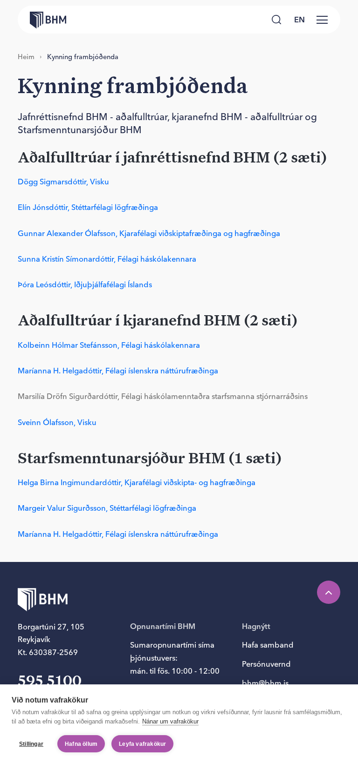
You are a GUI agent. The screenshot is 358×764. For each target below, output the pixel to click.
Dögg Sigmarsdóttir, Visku (63, 181)
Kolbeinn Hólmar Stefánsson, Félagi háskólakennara (109, 345)
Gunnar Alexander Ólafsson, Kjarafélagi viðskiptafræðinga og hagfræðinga (149, 233)
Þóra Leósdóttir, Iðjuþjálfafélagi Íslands (85, 284)
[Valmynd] (322, 19)
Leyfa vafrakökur (142, 744)
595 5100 (50, 681)
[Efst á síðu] (328, 592)
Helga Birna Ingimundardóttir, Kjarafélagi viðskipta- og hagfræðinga (136, 482)
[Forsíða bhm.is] (42, 19)
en (299, 19)
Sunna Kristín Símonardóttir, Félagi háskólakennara (107, 259)
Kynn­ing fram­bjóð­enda (82, 57)
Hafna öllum (81, 744)
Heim (26, 57)
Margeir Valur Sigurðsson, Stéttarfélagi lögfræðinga (107, 508)
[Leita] (276, 19)
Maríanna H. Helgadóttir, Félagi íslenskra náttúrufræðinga (118, 370)
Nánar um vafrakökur (170, 721)
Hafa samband (268, 644)
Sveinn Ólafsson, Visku (57, 422)
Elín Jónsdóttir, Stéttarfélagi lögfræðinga (88, 207)
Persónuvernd (266, 664)
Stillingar (31, 744)
